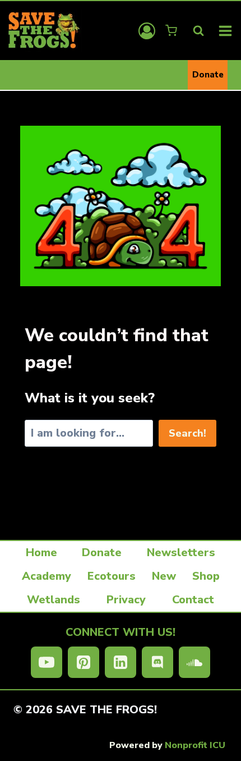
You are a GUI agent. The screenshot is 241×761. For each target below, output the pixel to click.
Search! (187, 433)
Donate (208, 74)
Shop (206, 576)
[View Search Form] (198, 31)
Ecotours (111, 576)
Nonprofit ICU (195, 745)
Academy (46, 576)
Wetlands (53, 599)
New (164, 576)
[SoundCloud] (194, 662)
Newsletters (181, 552)
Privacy (126, 599)
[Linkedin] (120, 662)
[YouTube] (46, 662)
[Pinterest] (83, 662)
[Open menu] (225, 31)
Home (41, 552)
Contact (193, 599)
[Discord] (157, 662)
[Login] (146, 31)
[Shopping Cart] (172, 30)
